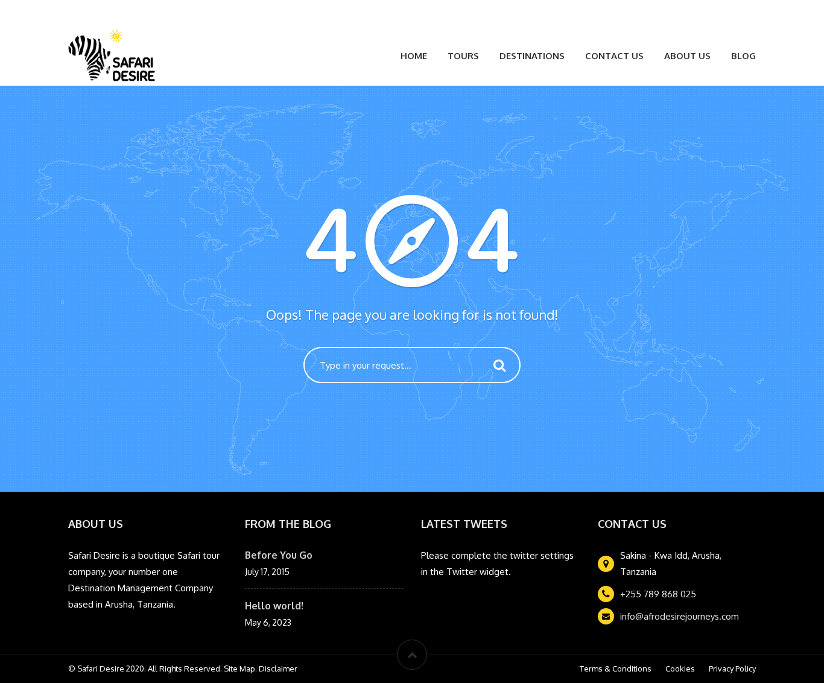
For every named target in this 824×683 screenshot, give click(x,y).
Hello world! (274, 606)
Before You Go (278, 555)
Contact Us (614, 56)
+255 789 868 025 (658, 594)
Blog (743, 56)
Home (414, 56)
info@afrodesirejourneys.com (679, 616)
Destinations (532, 56)
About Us (687, 56)
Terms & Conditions (615, 668)
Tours (463, 56)
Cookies (680, 668)
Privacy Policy (732, 668)
